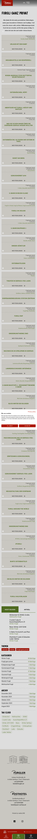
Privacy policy (32, 411)
